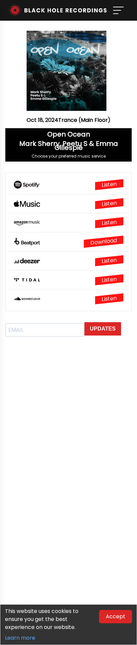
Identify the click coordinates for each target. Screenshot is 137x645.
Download (103, 241)
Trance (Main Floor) (84, 120)
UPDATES (103, 329)
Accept (115, 616)
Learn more (20, 638)
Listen (109, 184)
